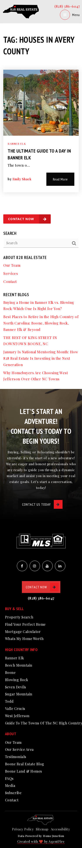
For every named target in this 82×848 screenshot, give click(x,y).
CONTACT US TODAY (36, 504)
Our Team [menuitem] (11, 265)
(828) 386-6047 (67, 6)
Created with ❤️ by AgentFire (41, 841)
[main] (41, 194)
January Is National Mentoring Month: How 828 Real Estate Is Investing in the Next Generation (40, 358)
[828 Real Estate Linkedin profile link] (60, 566)
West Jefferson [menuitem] (17, 715)
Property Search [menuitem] (19, 617)
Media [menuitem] (10, 785)
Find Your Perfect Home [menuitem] (25, 624)
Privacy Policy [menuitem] (23, 829)
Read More (60, 179)
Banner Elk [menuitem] (14, 658)
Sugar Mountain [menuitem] (18, 694)
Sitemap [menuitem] (42, 829)
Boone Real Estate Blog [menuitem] (24, 764)
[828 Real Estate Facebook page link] (22, 566)
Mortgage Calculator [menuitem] (23, 631)
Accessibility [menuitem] (60, 829)
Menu (76, 15)
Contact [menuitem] (10, 281)
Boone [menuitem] (10, 672)
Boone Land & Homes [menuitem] (23, 771)
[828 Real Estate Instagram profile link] (35, 566)
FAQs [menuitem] (9, 778)
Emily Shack (21, 179)
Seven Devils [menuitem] (15, 687)
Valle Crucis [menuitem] (15, 708)
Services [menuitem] (10, 273)
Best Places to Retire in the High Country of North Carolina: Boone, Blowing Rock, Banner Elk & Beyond (41, 323)
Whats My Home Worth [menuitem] (24, 638)
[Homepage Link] (21, 11)
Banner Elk (17, 143)
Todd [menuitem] (9, 701)
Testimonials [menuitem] (15, 756)
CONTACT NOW (36, 587)
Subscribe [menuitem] (13, 792)
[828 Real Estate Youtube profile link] (47, 566)
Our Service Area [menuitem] (19, 749)
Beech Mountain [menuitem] (18, 665)
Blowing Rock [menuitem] (16, 679)
